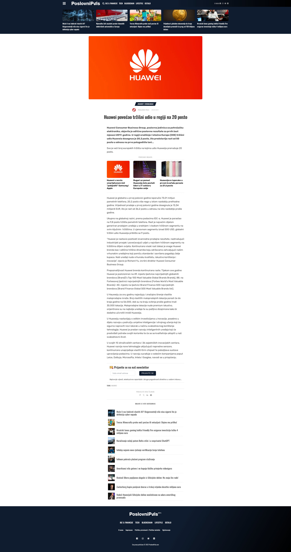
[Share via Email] (151, 395)
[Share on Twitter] (144, 395)
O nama (216, 3)
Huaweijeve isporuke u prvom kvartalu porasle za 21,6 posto (171, 183)
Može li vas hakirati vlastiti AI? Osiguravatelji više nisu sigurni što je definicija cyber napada (76, 26)
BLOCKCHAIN (129, 3)
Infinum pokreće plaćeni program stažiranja (136, 459)
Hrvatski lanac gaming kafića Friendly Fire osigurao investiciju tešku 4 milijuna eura (212, 25)
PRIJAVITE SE (148, 373)
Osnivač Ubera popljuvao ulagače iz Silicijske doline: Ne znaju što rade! (147, 477)
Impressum (129, 530)
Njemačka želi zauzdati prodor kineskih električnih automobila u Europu (110, 25)
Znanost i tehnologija (145, 104)
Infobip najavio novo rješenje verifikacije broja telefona (141, 450)
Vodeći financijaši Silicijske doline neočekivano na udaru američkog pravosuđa (146, 496)
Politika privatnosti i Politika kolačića (147, 530)
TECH (121, 3)
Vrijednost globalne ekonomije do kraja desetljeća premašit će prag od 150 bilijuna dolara (179, 26)
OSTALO (148, 3)
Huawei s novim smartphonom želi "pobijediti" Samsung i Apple (118, 184)
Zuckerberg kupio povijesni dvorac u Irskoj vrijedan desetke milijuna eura (149, 487)
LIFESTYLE (139, 3)
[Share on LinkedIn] (147, 395)
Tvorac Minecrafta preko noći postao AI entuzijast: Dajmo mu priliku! (144, 25)
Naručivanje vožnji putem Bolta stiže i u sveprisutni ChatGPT (143, 440)
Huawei (114, 385)
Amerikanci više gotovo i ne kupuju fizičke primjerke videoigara (144, 468)
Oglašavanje (166, 530)
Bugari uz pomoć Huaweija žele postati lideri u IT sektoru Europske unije (144, 184)
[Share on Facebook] (140, 395)
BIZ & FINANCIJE (111, 3)
